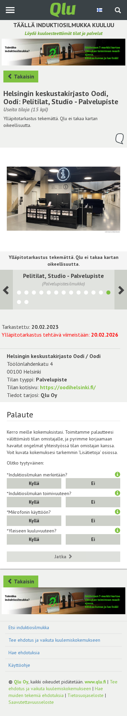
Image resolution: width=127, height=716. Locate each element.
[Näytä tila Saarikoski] (71, 293)
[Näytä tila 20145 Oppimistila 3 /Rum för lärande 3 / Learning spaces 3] (34, 293)
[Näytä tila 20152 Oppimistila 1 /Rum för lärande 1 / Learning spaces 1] (48, 293)
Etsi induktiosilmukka (28, 627)
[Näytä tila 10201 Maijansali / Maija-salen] (19, 293)
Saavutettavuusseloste (31, 702)
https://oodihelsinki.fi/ (68, 387)
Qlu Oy (21, 682)
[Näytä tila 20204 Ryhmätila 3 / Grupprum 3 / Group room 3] (56, 293)
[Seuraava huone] (6, 289)
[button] (117, 474)
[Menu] (10, 10)
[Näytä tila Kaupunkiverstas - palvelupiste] (101, 293)
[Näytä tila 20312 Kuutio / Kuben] (63, 293)
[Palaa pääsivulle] (63, 9)
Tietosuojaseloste (85, 695)
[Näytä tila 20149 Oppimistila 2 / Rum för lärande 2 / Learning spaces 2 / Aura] (41, 293)
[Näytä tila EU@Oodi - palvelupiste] (93, 293)
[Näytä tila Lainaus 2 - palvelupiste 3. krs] (26, 303)
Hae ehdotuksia (24, 652)
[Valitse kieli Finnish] (100, 10)
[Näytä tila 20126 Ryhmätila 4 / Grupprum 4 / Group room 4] (26, 293)
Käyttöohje (19, 665)
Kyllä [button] (34, 483)
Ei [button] (93, 483)
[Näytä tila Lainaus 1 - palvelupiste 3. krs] (19, 303)
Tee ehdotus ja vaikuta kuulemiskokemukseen (54, 640)
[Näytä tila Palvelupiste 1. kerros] (86, 293)
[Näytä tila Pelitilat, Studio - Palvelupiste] (108, 293)
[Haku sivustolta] (118, 11)
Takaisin (23, 76)
